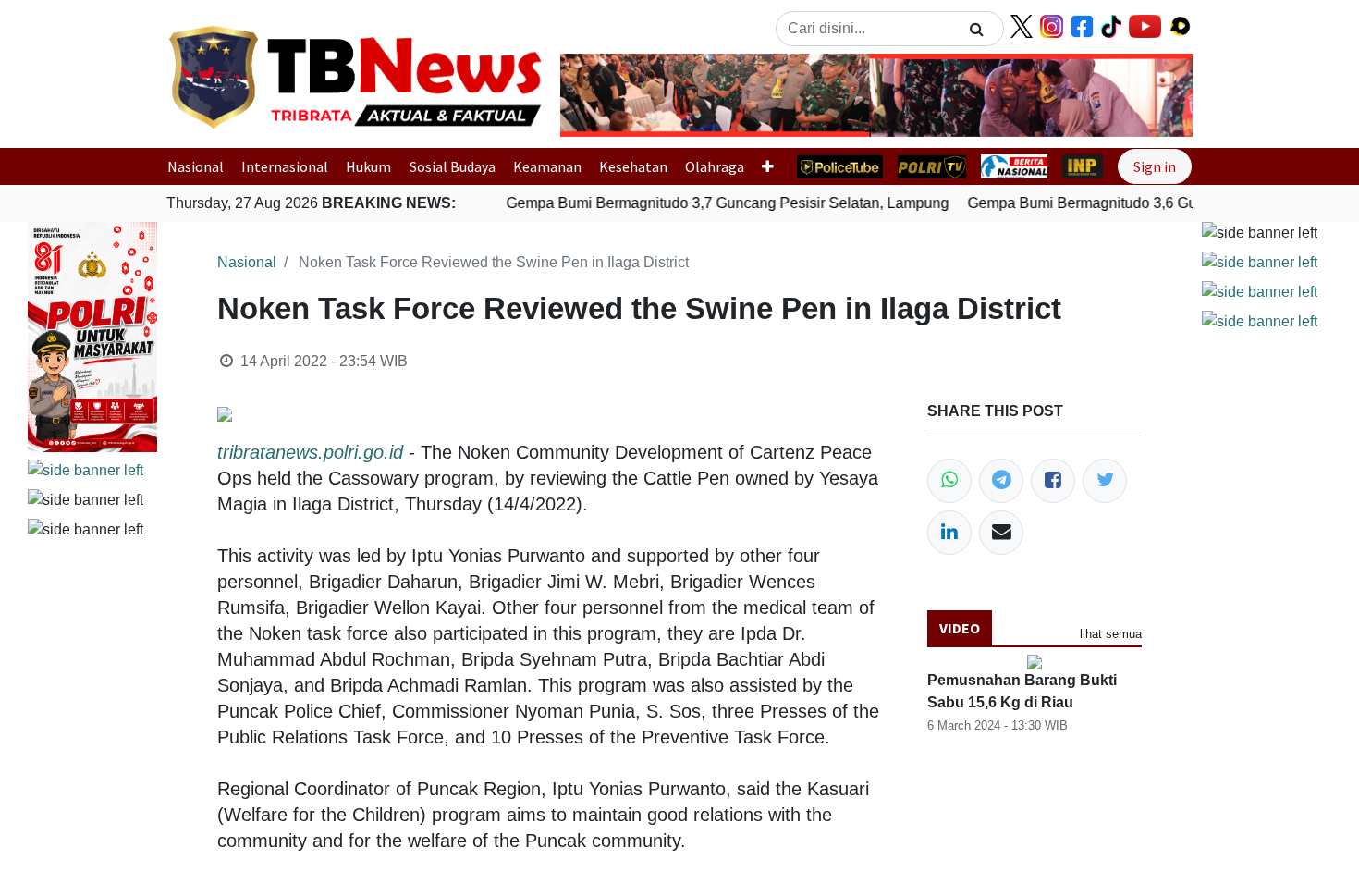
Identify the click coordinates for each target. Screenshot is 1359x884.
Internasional (284, 166)
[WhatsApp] (949, 481)
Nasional (195, 166)
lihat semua (1111, 634)
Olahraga (714, 166)
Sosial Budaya (453, 166)
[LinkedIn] (949, 532)
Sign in (1154, 166)
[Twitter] (1105, 481)
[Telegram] (1001, 481)
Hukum (368, 166)
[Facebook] (1053, 481)
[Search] (977, 28)
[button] (607, 95)
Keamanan (547, 166)
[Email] (1001, 532)
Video (959, 628)
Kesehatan (633, 166)
